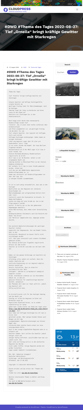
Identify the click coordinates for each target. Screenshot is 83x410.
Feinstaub (58, 157)
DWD (24, 67)
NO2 (56, 159)
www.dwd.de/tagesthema (30, 373)
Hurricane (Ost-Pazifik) (68, 274)
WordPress (35, 407)
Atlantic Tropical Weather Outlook (68, 260)
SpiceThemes (63, 407)
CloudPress (51, 407)
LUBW (64, 161)
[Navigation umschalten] (77, 9)
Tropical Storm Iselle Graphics (66, 288)
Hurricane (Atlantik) (68, 246)
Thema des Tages (36, 67)
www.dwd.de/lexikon (15, 383)
